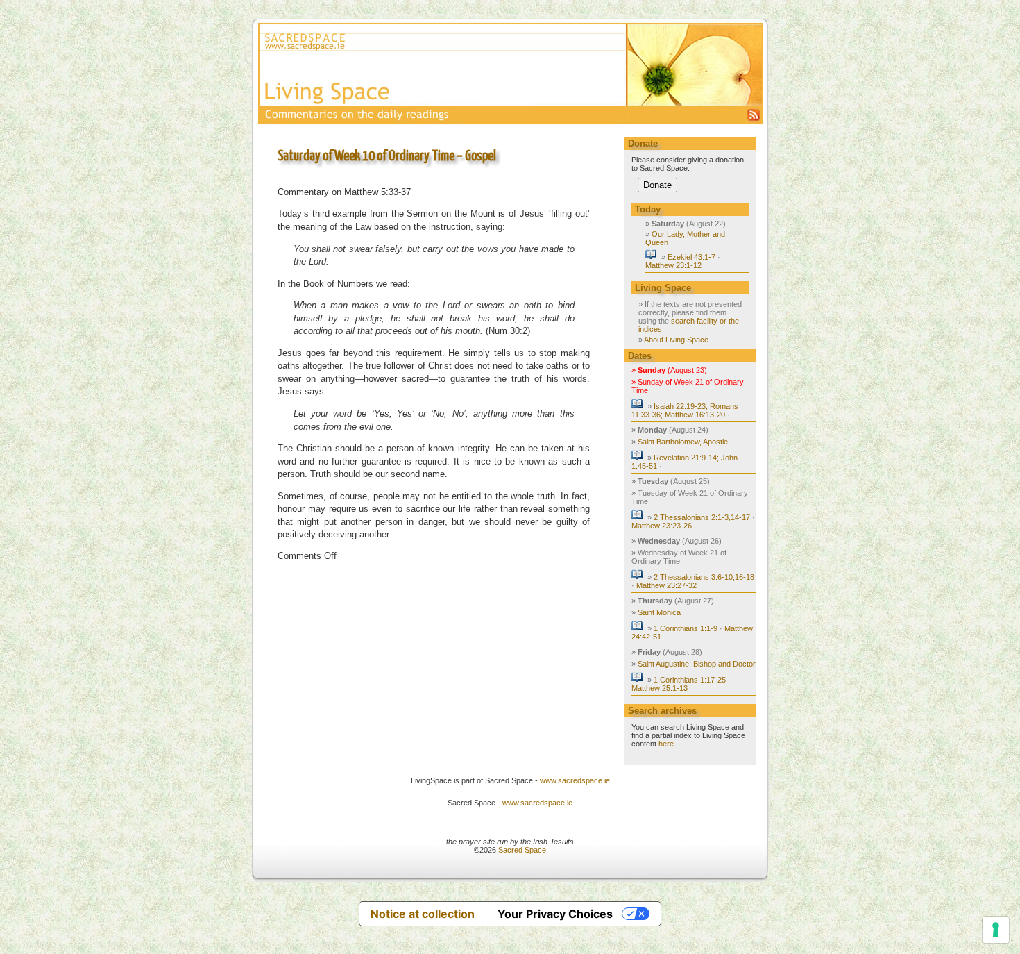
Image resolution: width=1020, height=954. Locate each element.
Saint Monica (659, 612)
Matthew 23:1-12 (673, 265)
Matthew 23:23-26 (661, 525)
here (666, 743)
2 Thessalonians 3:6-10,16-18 (704, 577)
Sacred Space (522, 850)
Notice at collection (423, 914)
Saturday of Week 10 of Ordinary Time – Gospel (387, 156)
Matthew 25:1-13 (659, 688)
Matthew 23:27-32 (666, 585)
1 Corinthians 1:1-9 (685, 628)
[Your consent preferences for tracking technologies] (996, 930)
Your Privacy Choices (555, 914)
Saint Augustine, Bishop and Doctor (697, 664)
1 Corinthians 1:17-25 (690, 680)
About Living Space (676, 339)
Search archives (662, 710)
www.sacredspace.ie (575, 780)
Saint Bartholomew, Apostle (683, 441)
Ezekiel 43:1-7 (691, 257)
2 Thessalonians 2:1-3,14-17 (702, 517)
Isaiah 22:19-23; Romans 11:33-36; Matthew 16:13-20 (684, 410)
